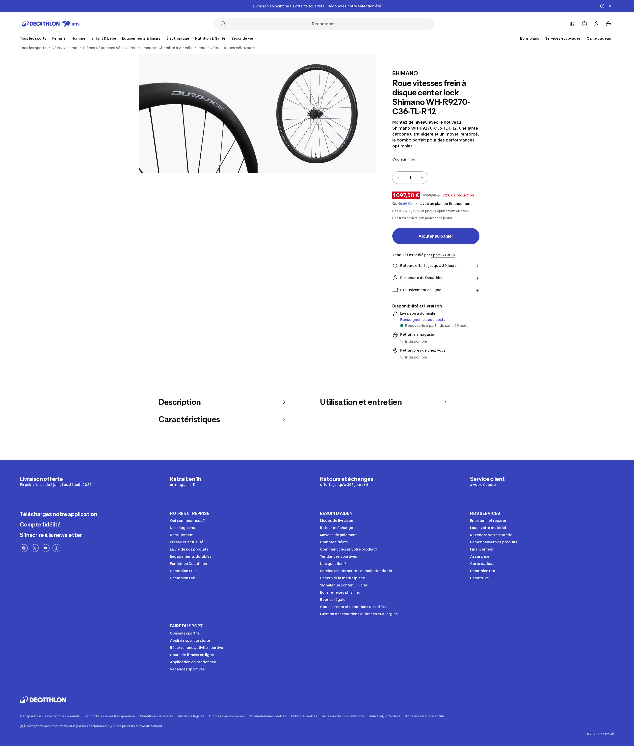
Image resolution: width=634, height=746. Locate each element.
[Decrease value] (398, 178)
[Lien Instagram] (56, 548)
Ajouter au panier (436, 236)
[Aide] (584, 24)
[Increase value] (422, 178)
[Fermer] (610, 6)
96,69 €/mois (409, 204)
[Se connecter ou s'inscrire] (596, 24)
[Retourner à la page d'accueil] (51, 24)
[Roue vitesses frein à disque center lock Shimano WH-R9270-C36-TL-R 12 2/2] (198, 113)
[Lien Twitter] (35, 548)
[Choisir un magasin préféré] (573, 24)
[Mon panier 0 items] (608, 24)
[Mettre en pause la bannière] (602, 6)
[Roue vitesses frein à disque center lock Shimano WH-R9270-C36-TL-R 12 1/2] (317, 113)
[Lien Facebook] (24, 548)
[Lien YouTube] (46, 548)
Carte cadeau (599, 38)
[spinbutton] (410, 178)
